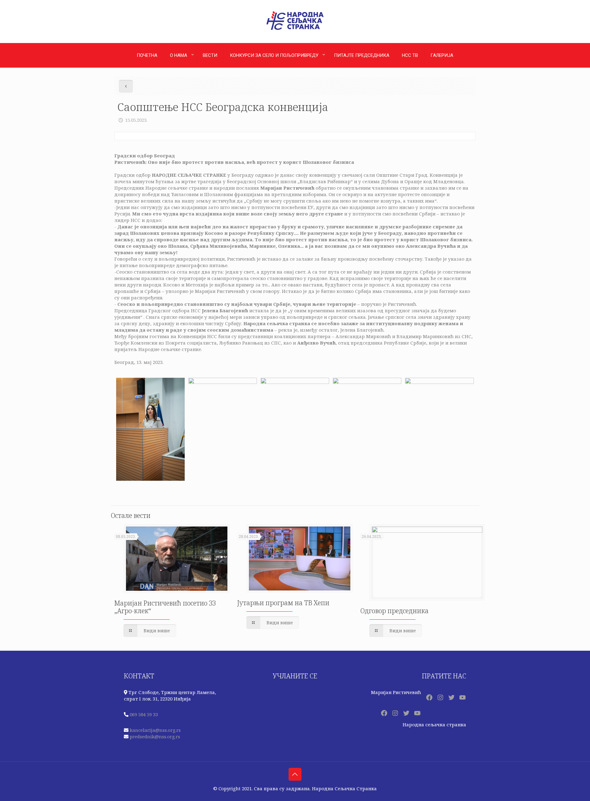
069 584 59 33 (144, 714)
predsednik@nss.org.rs (155, 736)
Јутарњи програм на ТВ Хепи (283, 602)
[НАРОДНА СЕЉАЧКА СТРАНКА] (295, 29)
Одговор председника (394, 610)
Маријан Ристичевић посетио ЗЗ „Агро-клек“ (165, 607)
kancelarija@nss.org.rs (155, 730)
